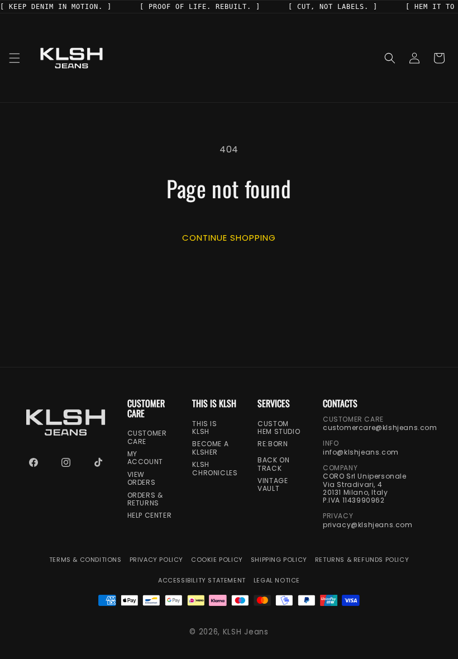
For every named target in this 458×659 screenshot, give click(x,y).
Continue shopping (229, 237)
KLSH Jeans (246, 632)
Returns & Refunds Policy (362, 560)
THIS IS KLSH (204, 428)
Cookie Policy (217, 560)
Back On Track (273, 464)
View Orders (141, 479)
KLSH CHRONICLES (214, 469)
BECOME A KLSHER (210, 448)
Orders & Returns (145, 499)
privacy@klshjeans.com (368, 525)
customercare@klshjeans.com (380, 428)
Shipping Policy (279, 560)
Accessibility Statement (202, 580)
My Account (145, 458)
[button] (14, 58)
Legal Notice (277, 580)
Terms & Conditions (85, 560)
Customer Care (147, 437)
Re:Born (272, 444)
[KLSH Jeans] (65, 422)
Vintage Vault (272, 485)
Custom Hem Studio (278, 428)
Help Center (149, 515)
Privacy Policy (156, 560)
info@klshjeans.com (361, 452)
